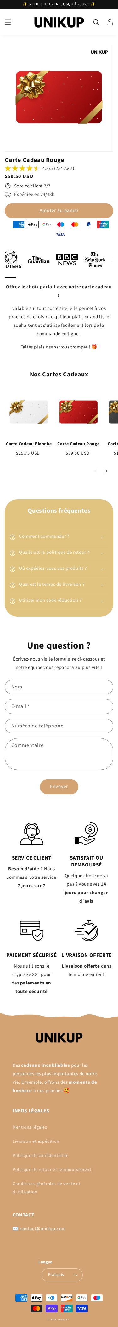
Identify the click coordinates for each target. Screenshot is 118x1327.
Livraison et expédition (36, 1141)
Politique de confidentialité (41, 1155)
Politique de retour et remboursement (52, 1170)
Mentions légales (30, 1127)
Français (56, 1274)
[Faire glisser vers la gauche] (95, 471)
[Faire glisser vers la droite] (106, 471)
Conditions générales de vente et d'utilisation (46, 1188)
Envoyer (59, 786)
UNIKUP (63, 1319)
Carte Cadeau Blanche (29, 444)
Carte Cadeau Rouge (78, 444)
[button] (8, 22)
